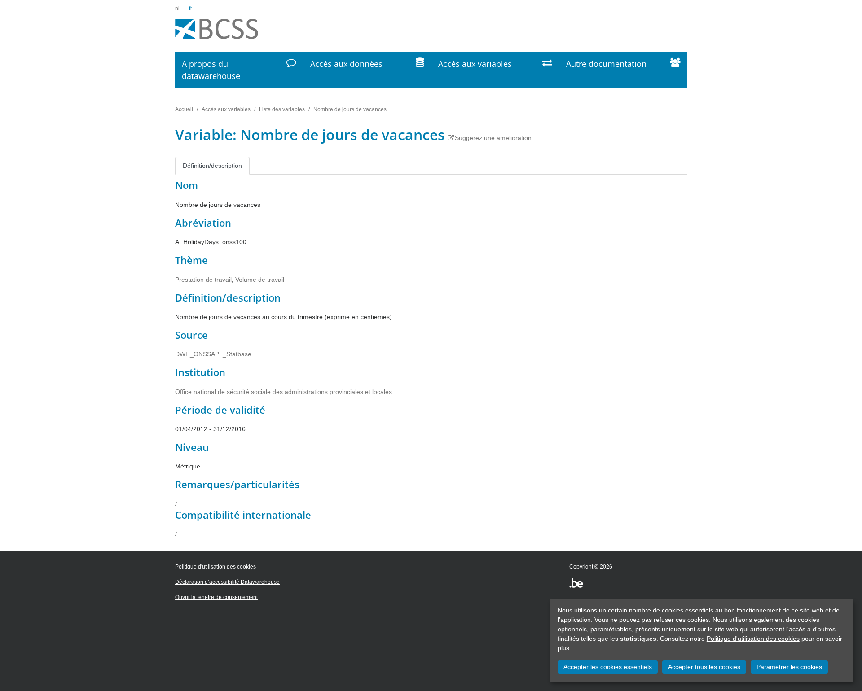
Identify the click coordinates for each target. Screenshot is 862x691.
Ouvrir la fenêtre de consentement (216, 597)
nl (177, 8)
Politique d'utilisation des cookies (753, 638)
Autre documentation (606, 63)
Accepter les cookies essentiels (607, 666)
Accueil (184, 109)
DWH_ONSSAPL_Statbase (213, 354)
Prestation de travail (203, 279)
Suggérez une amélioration (493, 137)
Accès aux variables (475, 63)
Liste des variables (282, 109)
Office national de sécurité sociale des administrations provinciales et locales (283, 391)
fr (190, 8)
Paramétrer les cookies (789, 666)
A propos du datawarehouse (211, 69)
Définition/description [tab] (212, 165)
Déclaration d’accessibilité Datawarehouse (227, 582)
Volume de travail (259, 279)
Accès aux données (346, 63)
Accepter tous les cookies (704, 666)
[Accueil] (216, 29)
